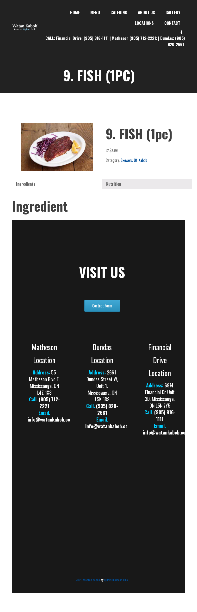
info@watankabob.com (51, 419)
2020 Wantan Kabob (88, 579)
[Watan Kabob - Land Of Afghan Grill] (25, 27)
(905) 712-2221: (143, 38)
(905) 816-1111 (97, 38)
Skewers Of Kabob (134, 160)
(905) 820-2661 (176, 41)
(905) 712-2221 (49, 403)
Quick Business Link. (116, 579)
